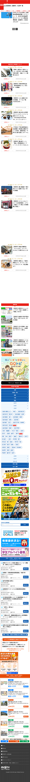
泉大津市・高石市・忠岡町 (7, 444)
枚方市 (26, 436)
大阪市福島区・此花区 (19, 414)
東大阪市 (4, 439)
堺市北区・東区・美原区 (7, 441)
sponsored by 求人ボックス (15, 559)
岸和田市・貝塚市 (6, 447)
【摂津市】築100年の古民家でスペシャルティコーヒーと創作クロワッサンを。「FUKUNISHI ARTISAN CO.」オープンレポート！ (20, 116)
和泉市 (17, 444)
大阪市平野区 (16, 428)
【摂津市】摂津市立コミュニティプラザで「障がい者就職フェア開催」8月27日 (20, 310)
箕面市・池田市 (10, 433)
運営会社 (4, 748)
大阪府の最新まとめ (6, 411)
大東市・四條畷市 (6, 430)
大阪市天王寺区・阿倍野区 (18, 422)
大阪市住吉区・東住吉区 (9, 425)
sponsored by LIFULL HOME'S (15, 676)
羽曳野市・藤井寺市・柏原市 (8, 452)
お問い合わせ (5, 757)
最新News (8, 10)
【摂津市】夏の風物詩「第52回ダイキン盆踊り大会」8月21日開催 (20, 188)
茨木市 (3, 433)
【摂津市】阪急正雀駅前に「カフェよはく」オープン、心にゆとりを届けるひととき (20, 248)
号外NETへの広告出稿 (6, 754)
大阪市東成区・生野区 (7, 419)
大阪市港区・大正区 (6, 422)
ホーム (3, 745)
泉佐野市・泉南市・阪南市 (7, 450)
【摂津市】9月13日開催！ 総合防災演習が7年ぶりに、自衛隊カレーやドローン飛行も (20, 328)
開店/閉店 (18, 10)
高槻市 (15, 436)
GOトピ (2, 10)
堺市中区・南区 (18, 441)
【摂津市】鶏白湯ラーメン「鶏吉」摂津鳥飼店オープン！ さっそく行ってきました (20, 143)
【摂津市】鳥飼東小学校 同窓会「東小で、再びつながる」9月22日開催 (21, 318)
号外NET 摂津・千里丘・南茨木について (10, 762)
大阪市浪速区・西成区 (7, 428)
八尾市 (9, 439)
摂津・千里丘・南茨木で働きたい (14, 558)
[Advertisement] (15, 47)
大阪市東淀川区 (21, 411)
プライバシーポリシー (6, 760)
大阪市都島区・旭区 (6, 417)
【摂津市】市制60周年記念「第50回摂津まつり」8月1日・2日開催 (20, 85)
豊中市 (19, 433)
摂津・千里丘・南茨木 (7, 436)
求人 (13, 10)
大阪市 (14, 411)
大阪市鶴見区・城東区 (17, 417)
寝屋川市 (21, 436)
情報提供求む (5, 751)
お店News (24, 10)
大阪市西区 (16, 419)
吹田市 (22, 430)
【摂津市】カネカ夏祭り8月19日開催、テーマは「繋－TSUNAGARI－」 (20, 99)
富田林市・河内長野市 (16, 447)
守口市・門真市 (15, 430)
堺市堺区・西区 (16, 439)
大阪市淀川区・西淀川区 (7, 414)
